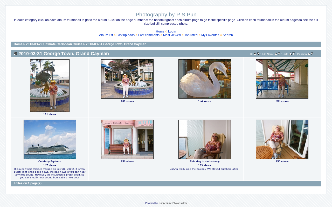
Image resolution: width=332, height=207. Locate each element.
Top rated (191, 35)
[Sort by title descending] (258, 54)
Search (228, 35)
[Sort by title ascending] (255, 54)
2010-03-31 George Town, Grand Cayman (116, 44)
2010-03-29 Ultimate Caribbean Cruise (54, 44)
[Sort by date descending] (293, 54)
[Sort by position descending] (312, 54)
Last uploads (125, 35)
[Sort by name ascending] (276, 54)
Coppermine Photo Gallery (173, 203)
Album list (106, 35)
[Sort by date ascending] (290, 54)
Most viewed (172, 35)
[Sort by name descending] (279, 54)
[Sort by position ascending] (309, 54)
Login (172, 31)
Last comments (149, 35)
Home (160, 31)
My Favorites (210, 35)
